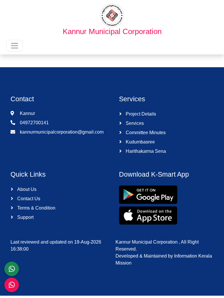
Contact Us (28, 198)
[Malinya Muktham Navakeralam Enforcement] (11, 285)
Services (134, 123)
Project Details (140, 113)
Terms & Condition (35, 207)
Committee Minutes (145, 132)
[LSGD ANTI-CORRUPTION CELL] (11, 269)
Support (25, 217)
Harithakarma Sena (145, 151)
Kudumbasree (140, 141)
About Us (26, 189)
